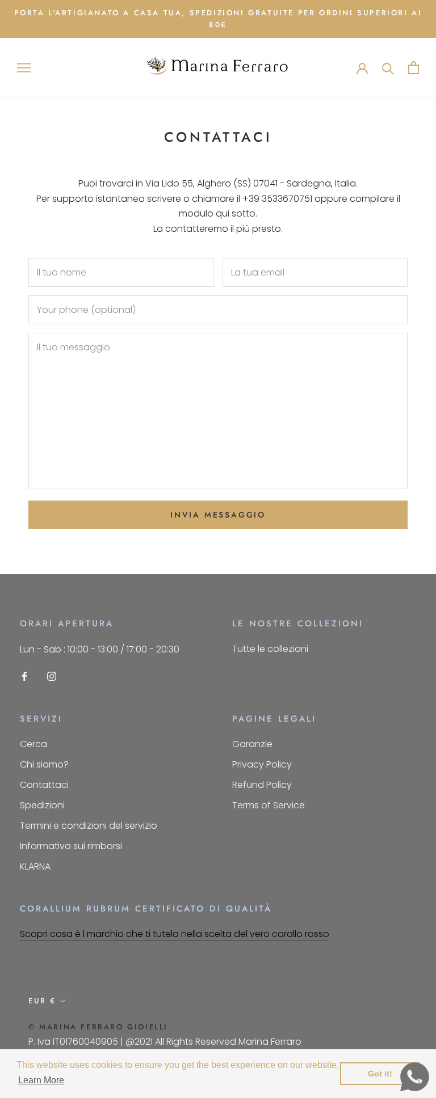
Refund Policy (262, 784)
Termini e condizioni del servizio (88, 825)
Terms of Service (268, 805)
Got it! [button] (380, 1073)
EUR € (42, 1000)
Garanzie (252, 744)
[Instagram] (51, 676)
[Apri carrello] (413, 67)
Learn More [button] (41, 1080)
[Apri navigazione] (24, 68)
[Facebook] (24, 676)
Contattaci (44, 784)
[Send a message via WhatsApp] (414, 1076)
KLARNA (35, 866)
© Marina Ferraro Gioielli (98, 1026)
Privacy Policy (262, 764)
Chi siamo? (44, 764)
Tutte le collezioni (270, 648)
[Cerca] (388, 68)
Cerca (33, 744)
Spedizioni (42, 805)
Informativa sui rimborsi (71, 846)
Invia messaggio (218, 514)
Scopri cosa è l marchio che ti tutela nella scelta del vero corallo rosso (174, 933)
